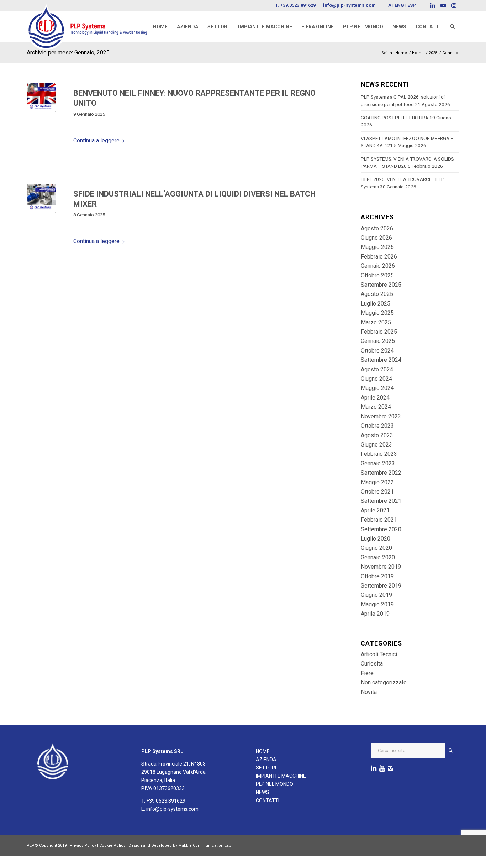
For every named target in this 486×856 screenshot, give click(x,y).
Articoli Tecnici (379, 654)
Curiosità (372, 663)
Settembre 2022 (381, 472)
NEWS (262, 792)
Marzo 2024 (376, 406)
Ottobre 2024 (377, 350)
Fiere (367, 673)
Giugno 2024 (376, 378)
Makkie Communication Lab (204, 845)
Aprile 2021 (375, 510)
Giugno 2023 (376, 444)
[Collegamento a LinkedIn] (432, 5)
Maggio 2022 (377, 482)
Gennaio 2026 (378, 265)
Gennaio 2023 (378, 463)
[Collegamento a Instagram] (454, 5)
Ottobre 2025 (377, 275)
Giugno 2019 (376, 594)
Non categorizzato (384, 682)
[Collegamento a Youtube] (443, 5)
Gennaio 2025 (378, 341)
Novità (369, 692)
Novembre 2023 (381, 416)
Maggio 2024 (377, 388)
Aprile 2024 (375, 397)
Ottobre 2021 (377, 491)
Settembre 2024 (381, 359)
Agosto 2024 (377, 369)
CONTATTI (267, 800)
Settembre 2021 (381, 500)
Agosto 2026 (377, 228)
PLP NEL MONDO (274, 784)
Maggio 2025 (377, 312)
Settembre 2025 (381, 284)
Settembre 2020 (381, 529)
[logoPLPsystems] (92, 19)
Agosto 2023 (377, 435)
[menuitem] (160, 26)
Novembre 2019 (381, 566)
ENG (399, 5)
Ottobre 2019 (377, 576)
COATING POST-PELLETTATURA (394, 117)
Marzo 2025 (376, 322)
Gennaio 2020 (378, 557)
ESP (411, 5)
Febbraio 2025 (379, 331)
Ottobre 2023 (377, 425)
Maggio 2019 (377, 604)
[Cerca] (452, 26)
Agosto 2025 (377, 294)
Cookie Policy (112, 845)
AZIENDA (266, 759)
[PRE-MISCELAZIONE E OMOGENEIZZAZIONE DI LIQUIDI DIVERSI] (41, 198)
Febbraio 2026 (379, 256)
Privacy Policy (83, 845)
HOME (263, 751)
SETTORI (266, 768)
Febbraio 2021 (379, 519)
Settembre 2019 (381, 585)
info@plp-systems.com (349, 5)
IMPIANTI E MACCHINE (281, 776)
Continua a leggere (96, 140)
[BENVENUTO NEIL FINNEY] (41, 97)
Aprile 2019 (375, 613)
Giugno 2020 (376, 547)
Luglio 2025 (375, 303)
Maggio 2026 (377, 247)
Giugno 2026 (376, 237)
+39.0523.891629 (298, 5)
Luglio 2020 (375, 538)
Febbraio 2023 (379, 453)
